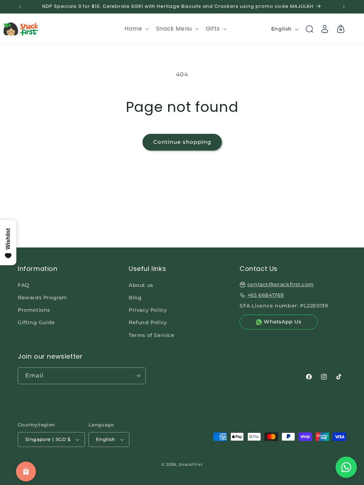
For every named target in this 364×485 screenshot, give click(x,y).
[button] (135, 29)
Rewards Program (42, 297)
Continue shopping (182, 141)
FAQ (24, 285)
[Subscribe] (137, 375)
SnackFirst (191, 464)
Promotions (34, 310)
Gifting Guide (36, 322)
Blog (135, 297)
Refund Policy (148, 322)
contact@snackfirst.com (280, 284)
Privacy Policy (148, 310)
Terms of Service (152, 335)
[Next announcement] (344, 6)
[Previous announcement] (20, 6)
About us (141, 285)
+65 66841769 (265, 295)
